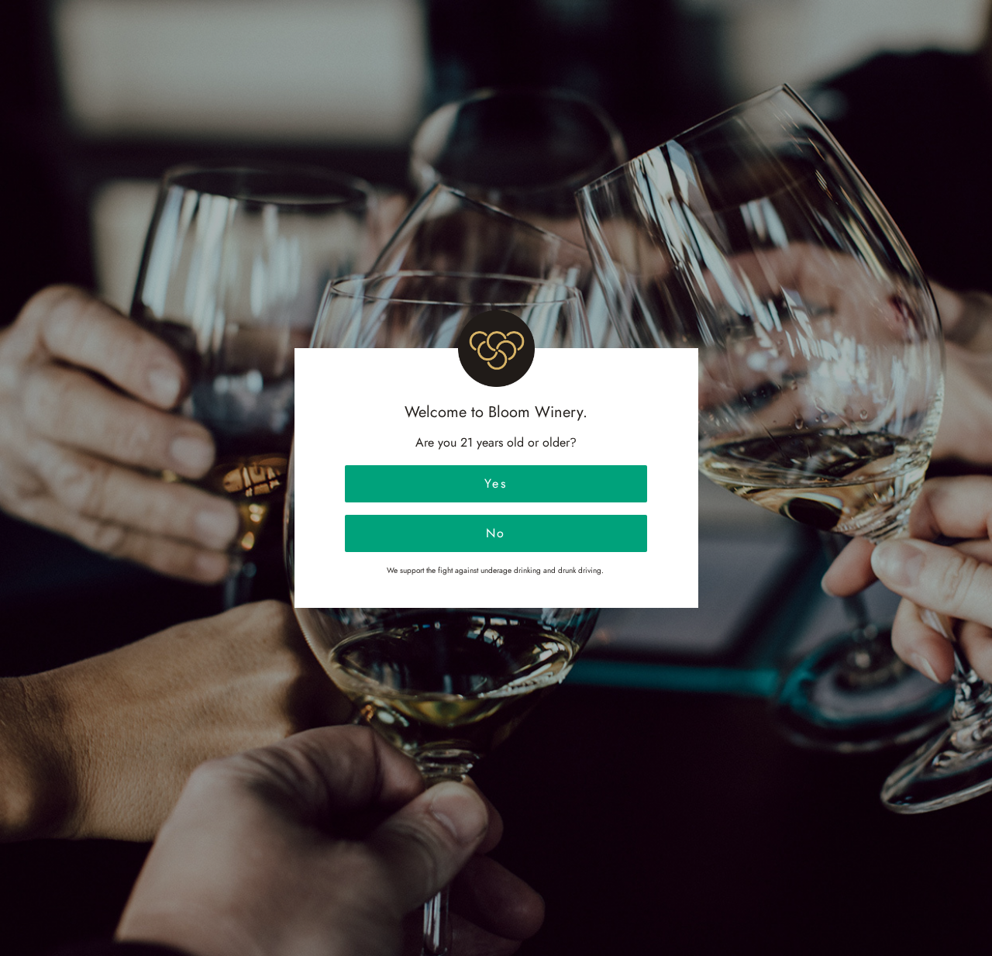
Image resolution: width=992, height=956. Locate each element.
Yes (496, 483)
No (496, 533)
